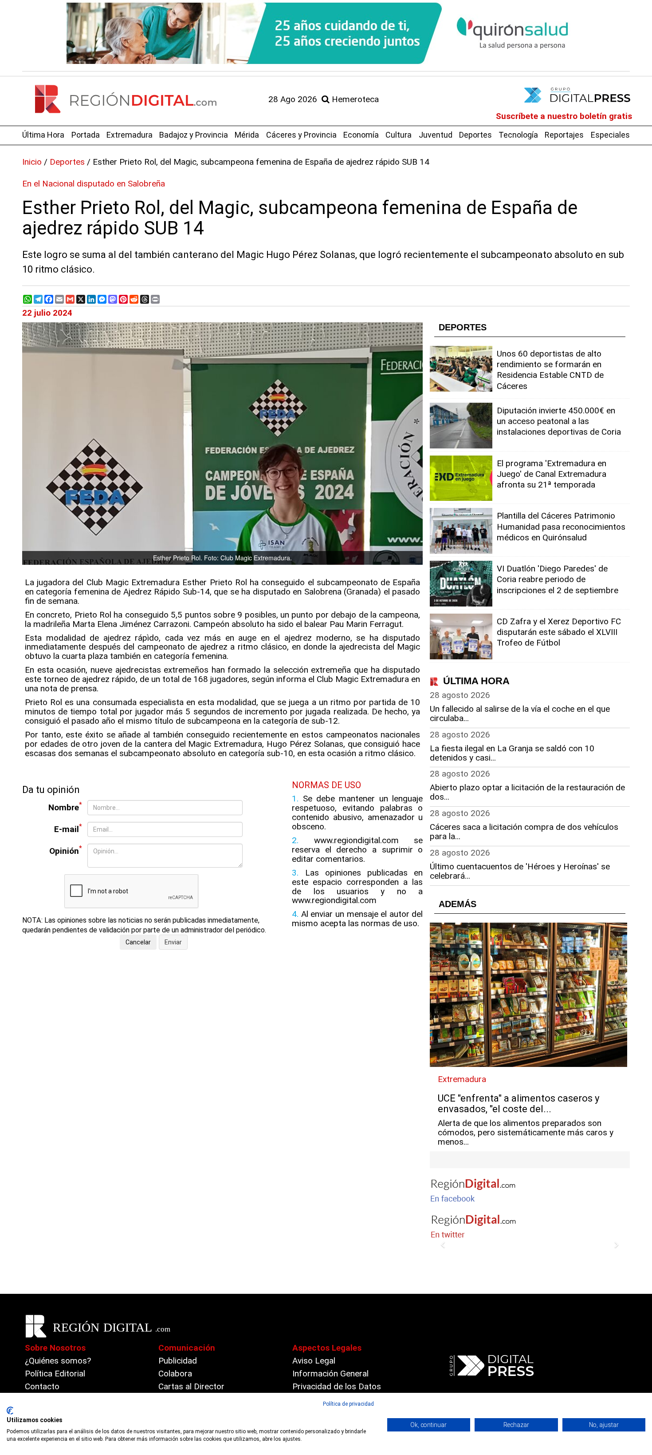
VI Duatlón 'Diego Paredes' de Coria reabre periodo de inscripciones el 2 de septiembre (557, 579)
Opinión (65, 850)
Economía (361, 134)
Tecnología (518, 134)
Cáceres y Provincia (301, 134)
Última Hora (43, 134)
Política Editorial (55, 1373)
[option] (326, 33)
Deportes (475, 134)
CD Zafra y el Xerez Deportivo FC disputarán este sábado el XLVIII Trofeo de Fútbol (559, 632)
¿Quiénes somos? (58, 1361)
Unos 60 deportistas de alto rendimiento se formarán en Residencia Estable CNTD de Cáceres (550, 370)
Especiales (610, 134)
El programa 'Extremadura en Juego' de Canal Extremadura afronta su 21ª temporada (551, 474)
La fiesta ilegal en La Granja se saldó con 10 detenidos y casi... (512, 753)
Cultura (398, 134)
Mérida (247, 134)
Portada (85, 134)
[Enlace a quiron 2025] (326, 33)
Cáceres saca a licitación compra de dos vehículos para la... (524, 831)
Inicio (32, 162)
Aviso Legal (313, 1361)
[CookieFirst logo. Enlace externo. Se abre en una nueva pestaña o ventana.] (10, 1411)
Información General (330, 1373)
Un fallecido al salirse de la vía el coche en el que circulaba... (520, 713)
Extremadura (129, 134)
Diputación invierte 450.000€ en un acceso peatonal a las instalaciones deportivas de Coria (559, 421)
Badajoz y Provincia (193, 134)
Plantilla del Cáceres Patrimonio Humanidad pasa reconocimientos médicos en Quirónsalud (561, 526)
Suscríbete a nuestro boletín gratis (564, 116)
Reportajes (564, 134)
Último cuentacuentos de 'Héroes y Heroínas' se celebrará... (520, 871)
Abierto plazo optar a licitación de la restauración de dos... (527, 792)
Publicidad (177, 1361)
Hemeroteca (354, 99)
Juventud (435, 134)
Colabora (175, 1373)
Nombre (65, 806)
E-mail (68, 828)
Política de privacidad (348, 1404)
